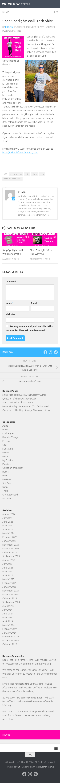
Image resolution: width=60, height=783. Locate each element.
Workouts (7, 498)
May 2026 (7, 525)
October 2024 (9, 598)
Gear (4, 444)
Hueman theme (46, 767)
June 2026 (7, 521)
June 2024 (7, 613)
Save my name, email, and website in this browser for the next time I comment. (29, 328)
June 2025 (7, 567)
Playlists (6, 464)
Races (5, 471)
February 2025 (9, 583)
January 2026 (9, 540)
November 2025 (10, 548)
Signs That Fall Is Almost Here (17, 402)
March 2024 (8, 625)
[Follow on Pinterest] (56, 352)
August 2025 (9, 560)
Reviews (6, 479)
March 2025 (8, 579)
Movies (6, 452)
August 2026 (9, 514)
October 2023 (9, 644)
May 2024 (7, 617)
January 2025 (9, 586)
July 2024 (7, 609)
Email (35, 303)
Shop (5, 12)
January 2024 (9, 632)
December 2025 (10, 544)
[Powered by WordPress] (19, 767)
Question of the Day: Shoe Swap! (19, 398)
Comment (12, 281)
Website (10, 314)
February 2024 (9, 629)
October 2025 (9, 552)
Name (9, 303)
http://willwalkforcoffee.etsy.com (20, 152)
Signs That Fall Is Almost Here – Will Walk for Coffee (29, 659)
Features (7, 441)
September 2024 (11, 602)
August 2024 (9, 606)
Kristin (9, 27)
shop (34, 174)
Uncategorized (10, 494)
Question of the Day (12, 467)
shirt (27, 174)
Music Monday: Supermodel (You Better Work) (26, 406)
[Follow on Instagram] (50, 352)
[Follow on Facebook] (45, 352)
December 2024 (10, 590)
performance (16, 174)
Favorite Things (10, 437)
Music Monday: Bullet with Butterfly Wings (24, 394)
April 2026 (7, 529)
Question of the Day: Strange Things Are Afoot (26, 410)
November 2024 (10, 594)
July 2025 (7, 563)
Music (5, 456)
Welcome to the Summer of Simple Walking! (28, 663)
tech (42, 174)
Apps (5, 425)
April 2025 (7, 575)
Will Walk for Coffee (16, 4)
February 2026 (9, 537)
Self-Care (7, 483)
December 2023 (10, 636)
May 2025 (7, 571)
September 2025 (11, 556)
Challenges (8, 433)
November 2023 (10, 640)
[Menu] (56, 4)
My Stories (7, 460)
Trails (5, 490)
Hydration (7, 448)
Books (5, 429)
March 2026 (8, 533)
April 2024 (7, 621)
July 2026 (7, 518)
